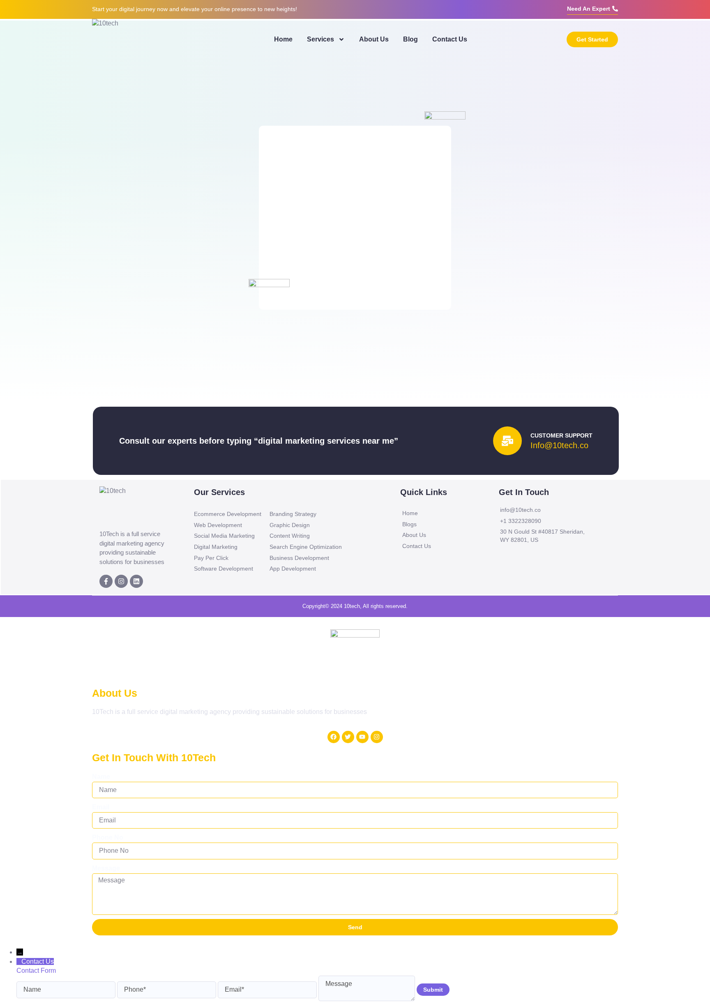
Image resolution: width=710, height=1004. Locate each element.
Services (320, 39)
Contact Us (449, 39)
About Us (374, 39)
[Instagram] (121, 581)
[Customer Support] (507, 440)
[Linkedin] (136, 581)
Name (101, 776)
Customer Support (561, 435)
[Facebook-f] (106, 581)
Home (283, 39)
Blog (410, 39)
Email (100, 807)
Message (106, 868)
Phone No (107, 837)
